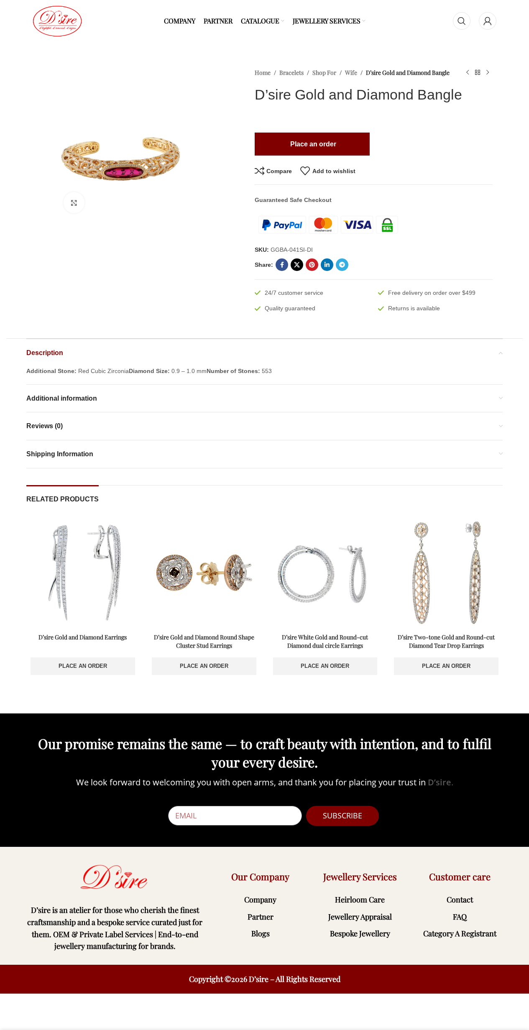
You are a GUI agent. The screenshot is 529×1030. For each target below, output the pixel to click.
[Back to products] (478, 73)
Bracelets (291, 73)
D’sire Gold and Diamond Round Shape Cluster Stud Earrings (204, 641)
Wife (351, 73)
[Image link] (115, 877)
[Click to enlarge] (74, 202)
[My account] (488, 21)
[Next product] (488, 73)
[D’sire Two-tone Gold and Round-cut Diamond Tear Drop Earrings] (446, 572)
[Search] (462, 21)
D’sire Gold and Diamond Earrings (82, 637)
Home (263, 73)
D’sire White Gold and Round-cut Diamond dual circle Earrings (325, 641)
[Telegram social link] (342, 264)
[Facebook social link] (282, 264)
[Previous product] (468, 73)
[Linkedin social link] (327, 264)
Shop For (324, 73)
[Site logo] (57, 20)
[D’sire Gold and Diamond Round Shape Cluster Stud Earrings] (204, 572)
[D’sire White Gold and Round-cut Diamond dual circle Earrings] (325, 572)
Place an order (83, 666)
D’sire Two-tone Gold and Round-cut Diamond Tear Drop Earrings (446, 641)
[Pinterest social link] (312, 264)
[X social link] (297, 264)
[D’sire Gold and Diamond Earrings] (82, 572)
